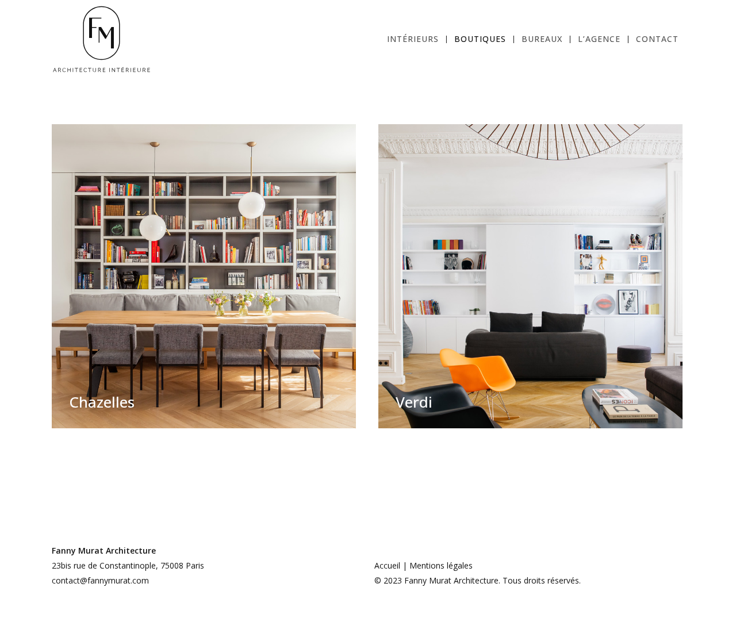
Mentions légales (441, 565)
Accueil (387, 565)
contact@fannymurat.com (100, 580)
